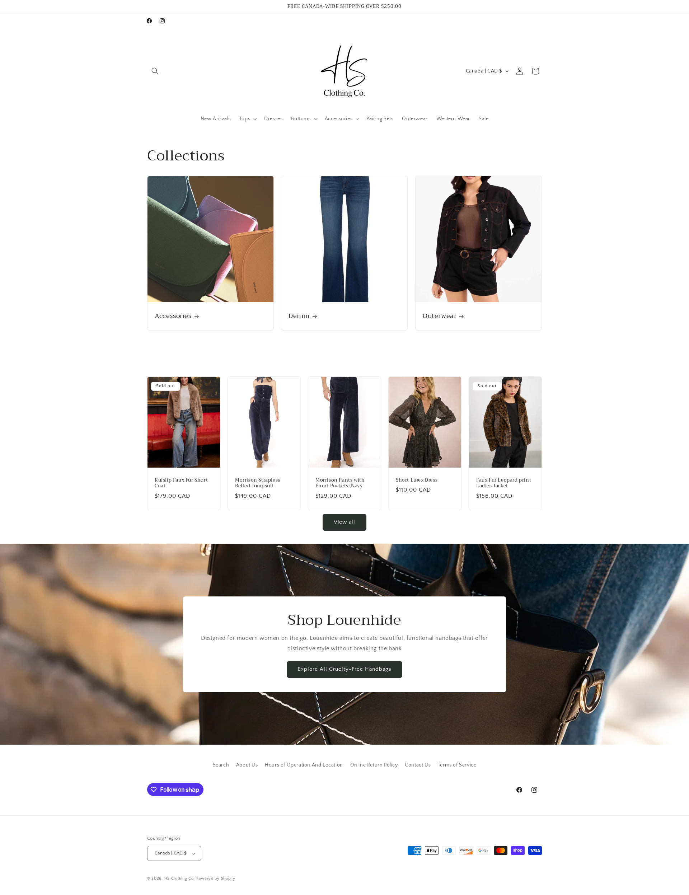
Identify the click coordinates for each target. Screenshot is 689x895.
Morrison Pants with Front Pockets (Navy (340, 483)
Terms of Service (457, 765)
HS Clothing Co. (180, 878)
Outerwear (439, 316)
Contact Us (418, 765)
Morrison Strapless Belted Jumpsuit (257, 483)
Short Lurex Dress (416, 480)
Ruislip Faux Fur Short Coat (181, 483)
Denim (299, 316)
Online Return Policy (374, 765)
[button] (155, 71)
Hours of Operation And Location (304, 765)
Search (221, 765)
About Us (247, 765)
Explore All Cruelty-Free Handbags (344, 669)
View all (344, 522)
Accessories (173, 316)
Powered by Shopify (215, 878)
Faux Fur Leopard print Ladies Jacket (503, 483)
